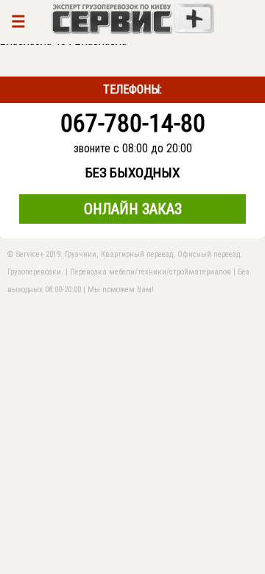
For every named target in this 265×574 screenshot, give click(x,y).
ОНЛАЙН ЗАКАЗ (133, 209)
